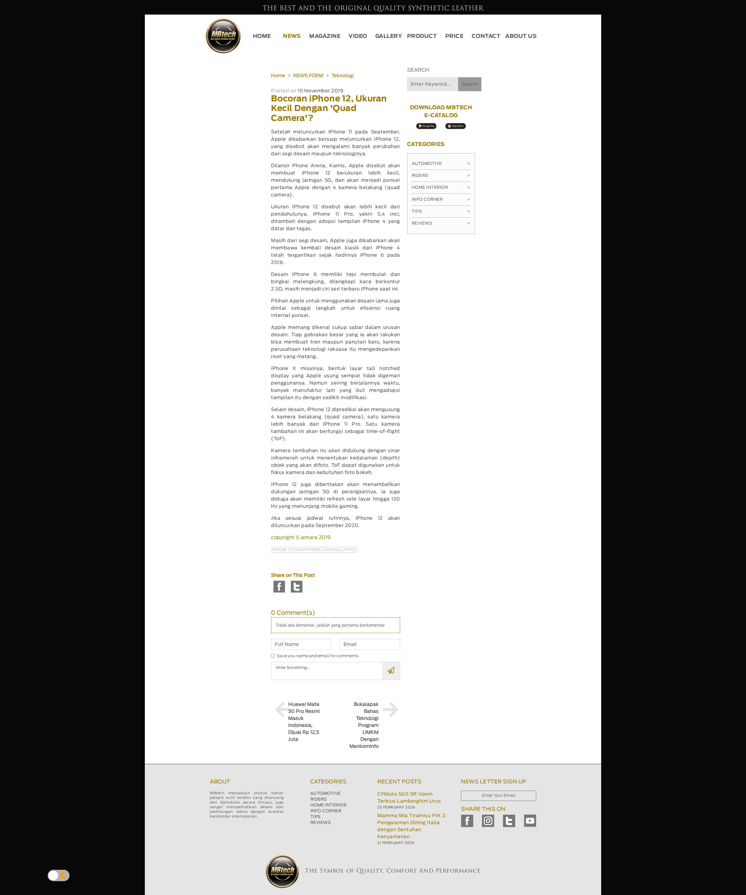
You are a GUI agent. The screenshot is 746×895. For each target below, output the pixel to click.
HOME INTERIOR (328, 805)
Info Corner (441, 200)
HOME (262, 36)
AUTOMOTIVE (325, 794)
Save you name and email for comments (318, 656)
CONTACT (486, 36)
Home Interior (441, 188)
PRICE (454, 36)
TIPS (315, 817)
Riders (441, 176)
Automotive (441, 164)
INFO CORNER (326, 811)
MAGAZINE (324, 36)
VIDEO (358, 36)
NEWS (291, 36)
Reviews (441, 223)
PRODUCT (422, 36)
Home (278, 75)
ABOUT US (520, 36)
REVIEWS (320, 823)
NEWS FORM (308, 75)
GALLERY (388, 36)
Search (470, 84)
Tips (441, 211)
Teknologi (342, 75)
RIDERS (318, 799)
